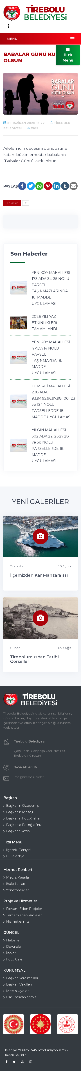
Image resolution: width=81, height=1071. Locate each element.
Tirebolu (16, 566)
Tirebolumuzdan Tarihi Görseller (34, 659)
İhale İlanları (15, 883)
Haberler (13, 940)
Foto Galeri (15, 959)
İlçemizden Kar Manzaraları (39, 575)
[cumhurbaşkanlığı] (40, 1024)
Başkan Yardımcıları (22, 978)
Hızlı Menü (68, 57)
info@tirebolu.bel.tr (29, 777)
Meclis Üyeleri (17, 991)
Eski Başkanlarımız (21, 997)
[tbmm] (13, 1024)
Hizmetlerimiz (17, 921)
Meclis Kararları (18, 877)
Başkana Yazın (18, 831)
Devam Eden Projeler (24, 909)
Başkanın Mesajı (19, 812)
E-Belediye (15, 856)
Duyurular (14, 946)
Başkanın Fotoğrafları (23, 818)
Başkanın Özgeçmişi (22, 805)
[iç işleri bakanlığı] (67, 1024)
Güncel (15, 648)
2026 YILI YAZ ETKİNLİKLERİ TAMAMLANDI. (45, 322)
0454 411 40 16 (25, 767)
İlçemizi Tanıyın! (18, 850)
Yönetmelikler (17, 890)
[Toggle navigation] (8, 26)
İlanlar (11, 953)
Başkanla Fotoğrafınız (24, 825)
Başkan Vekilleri (19, 984)
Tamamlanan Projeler (24, 915)
